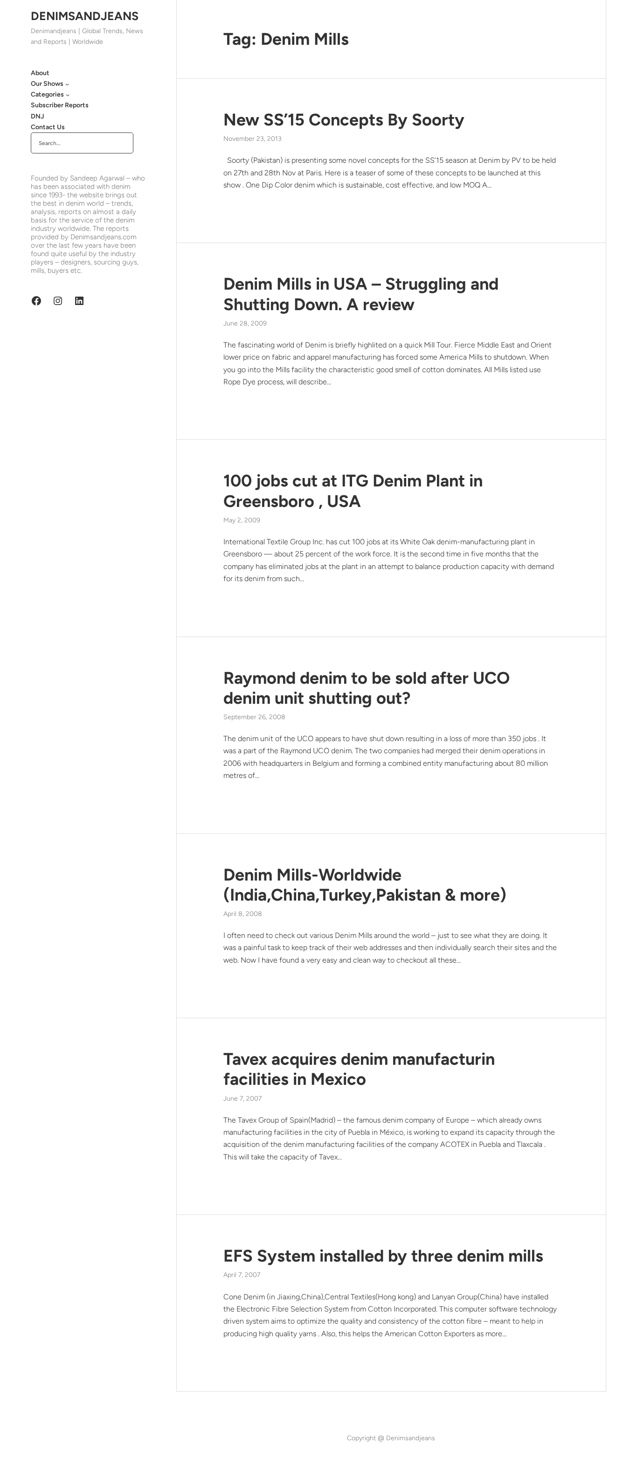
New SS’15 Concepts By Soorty (343, 120)
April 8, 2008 (242, 914)
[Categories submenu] (67, 95)
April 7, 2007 (241, 1275)
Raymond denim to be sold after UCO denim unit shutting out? (366, 688)
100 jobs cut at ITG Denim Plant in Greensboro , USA (353, 491)
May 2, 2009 (241, 520)
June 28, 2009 (245, 323)
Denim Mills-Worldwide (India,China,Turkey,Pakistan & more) (364, 885)
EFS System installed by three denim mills (383, 1256)
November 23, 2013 (252, 139)
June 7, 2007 (242, 1099)
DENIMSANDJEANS (84, 16)
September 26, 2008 (254, 717)
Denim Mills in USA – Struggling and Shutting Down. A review (361, 294)
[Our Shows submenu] (67, 84)
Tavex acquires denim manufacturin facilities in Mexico (359, 1069)
